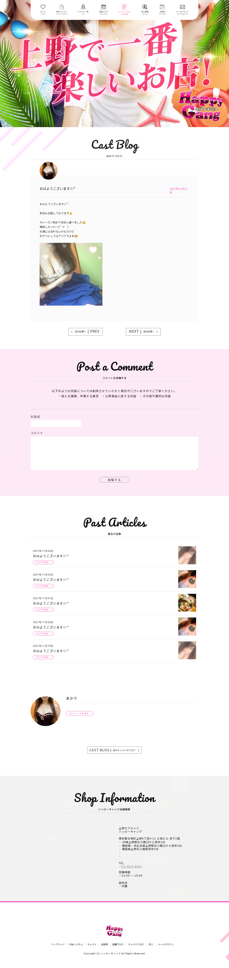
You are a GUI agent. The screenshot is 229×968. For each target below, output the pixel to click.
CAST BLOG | (112, 750)
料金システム (76, 944)
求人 (151, 944)
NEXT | (141, 331)
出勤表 (104, 944)
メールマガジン (166, 944)
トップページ (58, 944)
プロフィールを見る (78, 713)
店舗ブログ (118, 944)
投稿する (114, 480)
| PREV (87, 331)
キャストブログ (136, 944)
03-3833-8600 (132, 866)
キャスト (91, 944)
